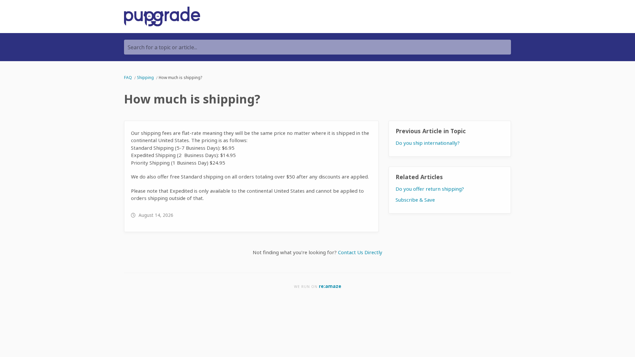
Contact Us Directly (360, 252)
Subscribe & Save (415, 199)
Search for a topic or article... (162, 47)
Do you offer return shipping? (430, 188)
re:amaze (330, 286)
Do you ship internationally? (428, 142)
